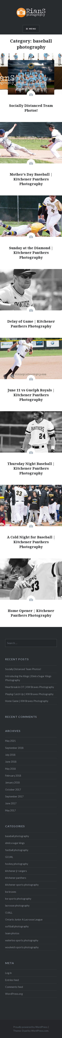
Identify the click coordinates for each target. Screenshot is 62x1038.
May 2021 (10, 740)
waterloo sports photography (21, 940)
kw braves (10, 891)
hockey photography (16, 863)
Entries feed (12, 980)
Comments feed (14, 986)
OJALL (8, 912)
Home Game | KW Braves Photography (26, 701)
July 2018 (10, 754)
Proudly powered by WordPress (30, 1026)
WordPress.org (14, 993)
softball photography (17, 926)
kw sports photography (18, 898)
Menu (32, 28)
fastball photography (16, 850)
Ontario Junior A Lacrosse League (24, 919)
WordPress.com (39, 1030)
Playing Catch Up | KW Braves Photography (29, 694)
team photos (12, 933)
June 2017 (10, 803)
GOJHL (9, 856)
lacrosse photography (17, 905)
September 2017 (14, 796)
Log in (8, 972)
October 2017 (13, 789)
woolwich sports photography (22, 947)
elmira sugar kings (15, 843)
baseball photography (17, 836)
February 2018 (13, 775)
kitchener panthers (15, 877)
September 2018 (14, 747)
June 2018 (10, 761)
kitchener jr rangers (16, 870)
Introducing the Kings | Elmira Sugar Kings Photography (28, 678)
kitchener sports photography (22, 884)
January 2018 (12, 782)
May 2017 (10, 810)
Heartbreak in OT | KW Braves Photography (29, 687)
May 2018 (10, 768)
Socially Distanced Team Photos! (23, 669)
